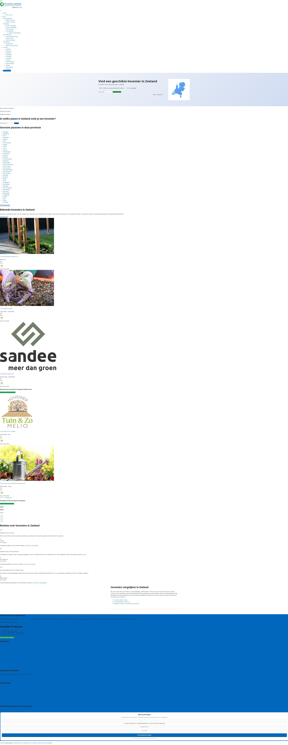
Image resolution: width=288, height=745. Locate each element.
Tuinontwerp (6, 42)
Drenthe (8, 49)
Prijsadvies (3, 710)
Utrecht (8, 65)
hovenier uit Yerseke (29, 564)
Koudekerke (6, 182)
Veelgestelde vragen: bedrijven (8, 702)
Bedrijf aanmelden (5, 679)
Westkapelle (6, 193)
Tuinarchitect (9, 43)
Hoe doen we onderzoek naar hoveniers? (11, 697)
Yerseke (5, 150)
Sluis (4, 198)
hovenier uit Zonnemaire (31, 545)
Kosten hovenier (10, 20)
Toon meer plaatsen (5, 205)
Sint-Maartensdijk (8, 170)
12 (4, 497)
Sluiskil (5, 197)
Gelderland (9, 54)
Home (4, 13)
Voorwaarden (33, 743)
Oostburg (5, 155)
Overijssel (8, 58)
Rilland (4, 179)
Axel (4, 148)
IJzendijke (5, 202)
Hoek (4, 180)
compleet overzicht (23, 619)
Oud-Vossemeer (7, 188)
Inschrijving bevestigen (144, 735)
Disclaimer (41, 743)
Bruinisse (5, 177)
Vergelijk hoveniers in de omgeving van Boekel (126, 603)
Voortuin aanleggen (11, 27)
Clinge (4, 200)
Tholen (5, 146)
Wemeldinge (6, 184)
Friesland (8, 52)
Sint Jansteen (6, 173)
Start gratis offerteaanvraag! (7, 392)
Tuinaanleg (6, 24)
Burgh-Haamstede (8, 164)
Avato (20, 622)
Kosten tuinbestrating (14, 33)
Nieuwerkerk (6, 189)
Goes (4, 135)
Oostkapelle (6, 195)
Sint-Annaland (7, 168)
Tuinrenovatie (9, 38)
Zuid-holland (9, 67)
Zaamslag (5, 186)
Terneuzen (6, 137)
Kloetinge (5, 175)
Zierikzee (5, 139)
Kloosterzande (7, 171)
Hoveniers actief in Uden (120, 600)
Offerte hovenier (10, 22)
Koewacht (6, 191)
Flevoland (8, 51)
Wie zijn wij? (9, 15)
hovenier (2, 743)
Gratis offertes (7, 70)
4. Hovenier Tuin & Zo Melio (7, 431)
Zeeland (8, 69)
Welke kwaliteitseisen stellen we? (9, 695)
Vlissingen (5, 132)
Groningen (9, 56)
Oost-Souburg (7, 142)
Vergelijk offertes (117, 91)
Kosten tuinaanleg (11, 25)
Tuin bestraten (10, 31)
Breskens (5, 157)
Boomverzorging (10, 40)
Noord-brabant (10, 61)
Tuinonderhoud (7, 34)
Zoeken (16, 123)
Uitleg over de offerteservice (8, 692)
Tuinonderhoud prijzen (12, 36)
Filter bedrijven (4, 217)
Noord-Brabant (4, 657)
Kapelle (5, 144)
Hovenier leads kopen (6, 677)
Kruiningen (6, 160)
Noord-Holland (4, 659)
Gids (4, 16)
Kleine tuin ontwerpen (12, 45)
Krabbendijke (6, 162)
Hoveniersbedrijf (7, 18)
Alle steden (3, 666)
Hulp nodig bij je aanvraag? (7, 694)
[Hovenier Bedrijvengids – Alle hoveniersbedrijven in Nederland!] (11, 8)
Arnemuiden (6, 153)
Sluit (2, 506)
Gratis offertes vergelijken (7, 503)
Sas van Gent (6, 166)
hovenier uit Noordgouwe (40, 583)
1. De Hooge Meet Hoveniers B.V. (9, 256)
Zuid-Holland (3, 663)
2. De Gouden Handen (6, 308)
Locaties (5, 47)
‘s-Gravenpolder (7, 159)
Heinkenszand (7, 151)
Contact (2, 686)
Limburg (8, 60)
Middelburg (6, 133)
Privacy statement (24, 743)
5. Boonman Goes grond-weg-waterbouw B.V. (13, 483)
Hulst (4, 141)
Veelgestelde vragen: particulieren (9, 700)
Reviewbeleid (48, 743)
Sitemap (15, 743)
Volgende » (9, 497)
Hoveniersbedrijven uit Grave (121, 602)
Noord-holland (10, 63)
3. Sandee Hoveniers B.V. (7, 374)
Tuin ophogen (10, 29)
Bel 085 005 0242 (5, 688)
